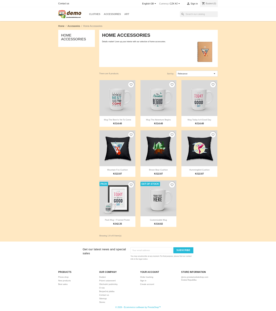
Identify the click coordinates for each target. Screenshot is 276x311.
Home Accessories (73, 37)
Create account (147, 284)
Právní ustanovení (107, 280)
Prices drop (63, 277)
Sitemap (103, 298)
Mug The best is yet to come (117, 120)
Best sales (63, 284)
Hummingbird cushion (199, 170)
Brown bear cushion (158, 170)
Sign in (143, 280)
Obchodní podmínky (108, 284)
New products (64, 280)
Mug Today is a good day (199, 120)
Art (126, 14)
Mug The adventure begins (158, 120)
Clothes (94, 14)
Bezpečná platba (106, 291)
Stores (102, 302)
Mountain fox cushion (117, 170)
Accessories (112, 14)
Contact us (63, 3)
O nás (102, 288)
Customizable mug (158, 220)
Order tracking (146, 277)
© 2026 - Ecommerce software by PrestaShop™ (138, 307)
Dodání (102, 277)
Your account (149, 272)
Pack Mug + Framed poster (117, 220)
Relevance (197, 73)
